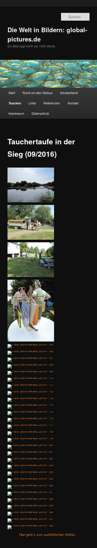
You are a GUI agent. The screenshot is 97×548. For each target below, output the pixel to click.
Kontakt (73, 103)
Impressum (16, 113)
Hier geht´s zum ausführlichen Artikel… (48, 534)
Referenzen (51, 103)
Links (32, 103)
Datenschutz (40, 113)
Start (12, 92)
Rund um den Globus (38, 92)
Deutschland (69, 92)
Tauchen (15, 103)
